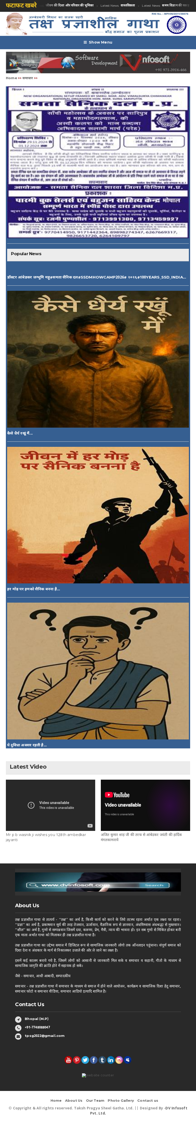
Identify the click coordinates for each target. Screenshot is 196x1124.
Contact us (147, 1101)
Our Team (95, 1101)
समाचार (27, 78)
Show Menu (100, 42)
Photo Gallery (121, 1101)
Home (11, 78)
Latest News (52, 6)
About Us (74, 1101)
